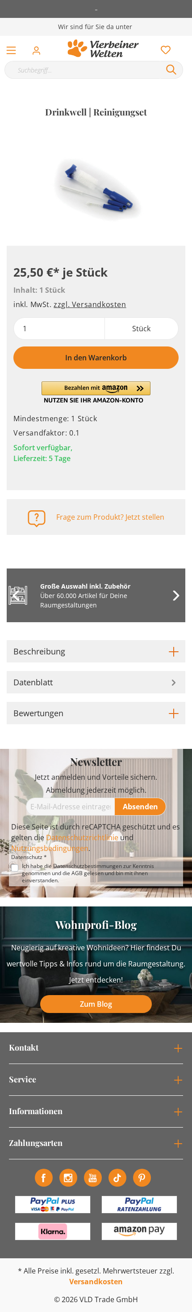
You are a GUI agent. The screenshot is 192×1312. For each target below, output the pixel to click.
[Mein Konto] (39, 47)
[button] (96, 392)
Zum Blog (96, 1004)
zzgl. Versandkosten (90, 304)
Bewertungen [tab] (38, 713)
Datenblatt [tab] (33, 682)
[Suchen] (171, 70)
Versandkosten (96, 1281)
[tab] (96, 651)
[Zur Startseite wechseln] (103, 48)
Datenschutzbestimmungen (87, 866)
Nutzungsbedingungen (49, 848)
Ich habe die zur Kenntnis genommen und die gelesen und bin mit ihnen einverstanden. (88, 873)
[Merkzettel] (163, 47)
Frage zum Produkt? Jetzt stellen (110, 517)
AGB (77, 873)
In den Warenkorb (96, 358)
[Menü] (11, 48)
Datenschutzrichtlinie (82, 837)
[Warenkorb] (187, 40)
